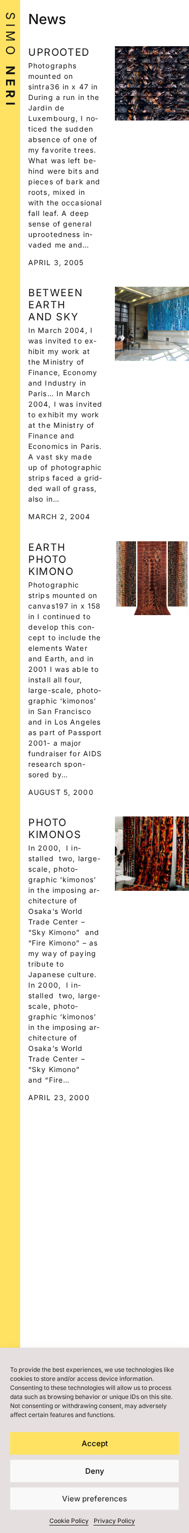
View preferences (94, 1498)
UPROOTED (59, 52)
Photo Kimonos (54, 828)
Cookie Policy (69, 1520)
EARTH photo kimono (51, 559)
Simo (10, 60)
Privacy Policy (114, 1520)
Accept (95, 1443)
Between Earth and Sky (55, 305)
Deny (94, 1471)
